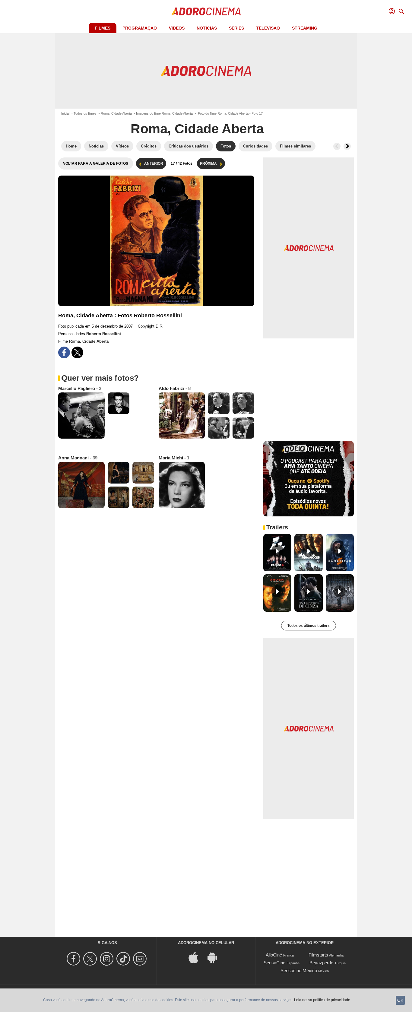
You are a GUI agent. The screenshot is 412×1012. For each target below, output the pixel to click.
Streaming (304, 28)
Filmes (102, 28)
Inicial (65, 113)
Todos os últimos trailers (308, 625)
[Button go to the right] (347, 146)
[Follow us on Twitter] (91, 959)
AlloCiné (274, 954)
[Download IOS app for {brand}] (196, 957)
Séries (236, 28)
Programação (139, 28)
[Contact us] (140, 959)
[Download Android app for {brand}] (215, 957)
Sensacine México (298, 970)
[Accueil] (206, 11)
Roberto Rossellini (103, 334)
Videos (177, 28)
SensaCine (274, 962)
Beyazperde (321, 962)
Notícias (207, 28)
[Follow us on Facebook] (74, 959)
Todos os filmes (85, 113)
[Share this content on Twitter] (77, 352)
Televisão (268, 28)
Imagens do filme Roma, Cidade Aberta (164, 113)
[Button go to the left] (337, 146)
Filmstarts (318, 954)
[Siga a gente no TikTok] (124, 959)
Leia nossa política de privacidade (322, 1000)
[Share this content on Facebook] (64, 352)
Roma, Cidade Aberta (116, 113)
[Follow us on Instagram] (107, 959)
